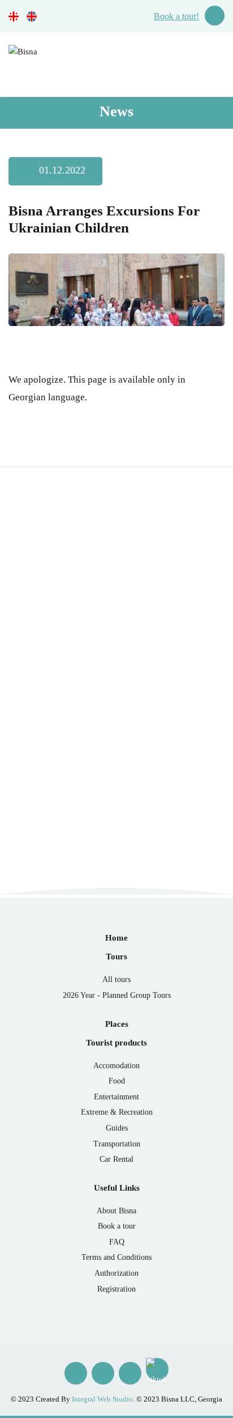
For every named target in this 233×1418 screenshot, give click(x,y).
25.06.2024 (43, 782)
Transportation (116, 1144)
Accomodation (116, 1065)
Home (116, 937)
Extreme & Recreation (117, 1112)
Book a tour (117, 1226)
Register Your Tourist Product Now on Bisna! (107, 752)
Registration (116, 1289)
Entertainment (116, 1097)
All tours (116, 979)
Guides (117, 1128)
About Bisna (116, 1211)
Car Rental (116, 1159)
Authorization (116, 1273)
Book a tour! (176, 16)
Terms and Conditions (116, 1257)
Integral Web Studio (102, 1399)
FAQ (116, 1242)
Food (117, 1081)
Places (116, 1023)
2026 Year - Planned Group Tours (117, 995)
